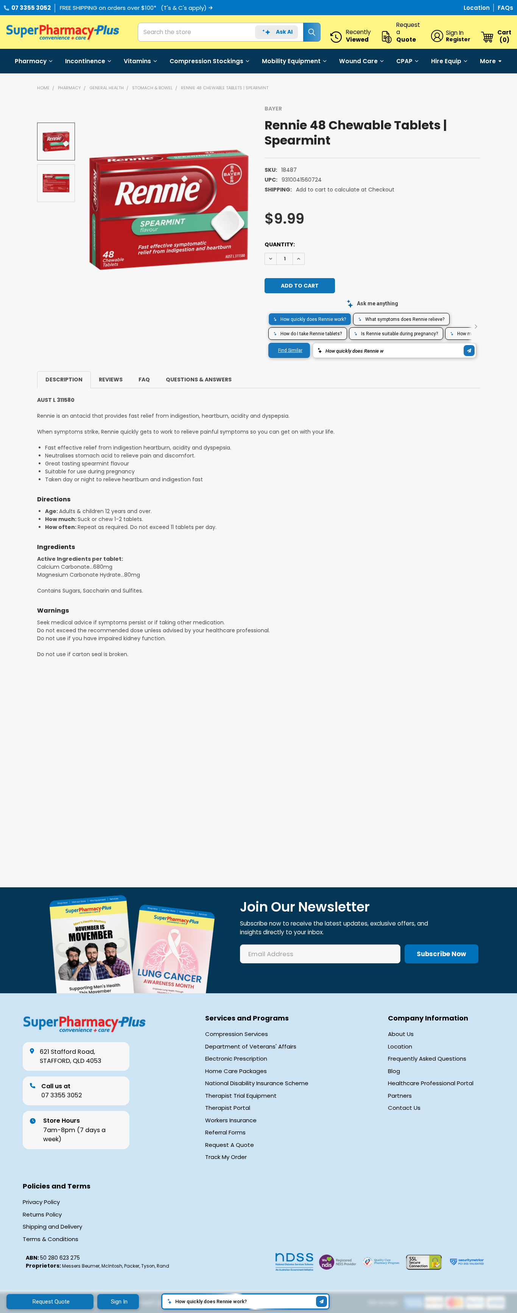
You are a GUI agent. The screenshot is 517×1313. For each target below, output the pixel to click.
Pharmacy (31, 61)
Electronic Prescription (236, 1059)
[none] (169, 210)
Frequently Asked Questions (427, 1059)
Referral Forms (225, 1132)
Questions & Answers (199, 379)
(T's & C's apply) (184, 8)
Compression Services (236, 1034)
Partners (400, 1096)
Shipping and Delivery (52, 1227)
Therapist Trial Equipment (241, 1096)
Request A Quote (229, 1145)
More (488, 61)
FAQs (505, 8)
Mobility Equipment (291, 61)
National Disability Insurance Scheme (256, 1083)
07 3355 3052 (31, 8)
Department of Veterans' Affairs (250, 1046)
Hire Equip (446, 61)
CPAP (404, 61)
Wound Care (358, 61)
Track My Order (226, 1157)
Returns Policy (42, 1214)
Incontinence (85, 61)
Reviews (111, 379)
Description (64, 379)
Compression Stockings (206, 61)
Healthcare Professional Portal (430, 1083)
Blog (394, 1071)
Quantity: (280, 244)
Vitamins (137, 61)
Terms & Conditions (50, 1239)
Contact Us (404, 1108)
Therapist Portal (227, 1108)
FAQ (144, 379)
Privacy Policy (41, 1202)
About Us (401, 1034)
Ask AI (284, 32)
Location (477, 8)
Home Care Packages (236, 1071)
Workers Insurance (231, 1120)
